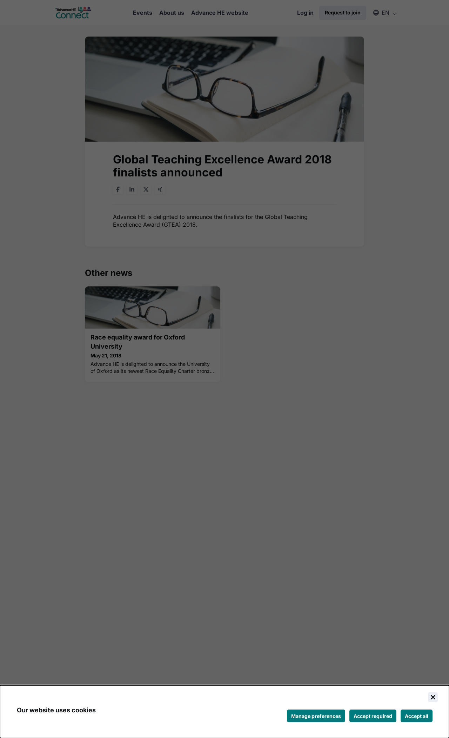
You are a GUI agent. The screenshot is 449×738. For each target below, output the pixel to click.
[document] (224, 711)
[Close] (433, 697)
